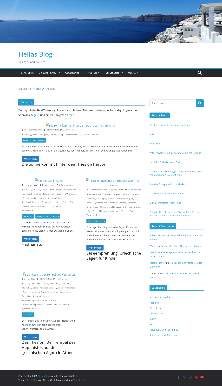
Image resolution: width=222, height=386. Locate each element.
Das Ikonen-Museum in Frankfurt (167, 193)
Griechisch (27, 193)
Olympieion (71, 193)
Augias (117, 194)
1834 (33, 283)
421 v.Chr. (54, 283)
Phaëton (103, 211)
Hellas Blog (35, 54)
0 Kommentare (134, 189)
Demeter (90, 198)
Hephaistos (53, 292)
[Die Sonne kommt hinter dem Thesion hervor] (81, 125)
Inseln (153, 318)
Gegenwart (72, 72)
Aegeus (34, 115)
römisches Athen (38, 198)
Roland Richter (52, 129)
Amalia (27, 189)
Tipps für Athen (38, 206)
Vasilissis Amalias (30, 210)
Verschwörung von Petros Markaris (168, 184)
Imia (152, 134)
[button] (58, 72)
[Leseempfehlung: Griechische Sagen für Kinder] (114, 183)
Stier (132, 211)
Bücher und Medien (96, 221)
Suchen (200, 103)
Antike (44, 189)
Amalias (36, 189)
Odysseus (127, 206)
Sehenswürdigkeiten (31, 202)
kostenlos (60, 193)
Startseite (27, 72)
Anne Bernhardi (96, 194)
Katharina (155, 252)
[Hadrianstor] (49, 180)
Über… (132, 72)
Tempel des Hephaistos (68, 134)
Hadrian (37, 193)
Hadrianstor (48, 193)
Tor (48, 206)
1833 (26, 283)
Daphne (135, 194)
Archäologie (70, 287)
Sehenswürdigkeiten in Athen (55, 202)
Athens (59, 189)
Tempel (53, 134)
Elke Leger (101, 198)
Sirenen (124, 211)
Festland (154, 302)
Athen (70, 115)
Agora (35, 287)
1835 (39, 283)
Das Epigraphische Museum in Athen (170, 125)
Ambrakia (155, 143)
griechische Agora (39, 134)
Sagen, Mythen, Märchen (163, 335)
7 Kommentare (62, 278)
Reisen (26, 198)
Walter (153, 246)
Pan (89, 211)
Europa (111, 198)
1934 (45, 283)
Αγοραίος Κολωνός (30, 308)
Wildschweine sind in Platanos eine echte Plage (175, 152)
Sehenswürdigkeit (56, 198)
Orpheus (137, 206)
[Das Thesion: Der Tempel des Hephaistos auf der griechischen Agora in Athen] (49, 274)
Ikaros (123, 202)
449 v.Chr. (26, 287)
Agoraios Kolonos (48, 287)
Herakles (90, 202)
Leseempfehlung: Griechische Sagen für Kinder (113, 255)
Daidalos (126, 194)
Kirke (88, 206)
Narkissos (116, 206)
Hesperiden (101, 202)
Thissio (66, 304)
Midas (95, 206)
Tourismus (56, 206)
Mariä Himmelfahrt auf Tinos (165, 202)
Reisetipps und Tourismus (34, 140)
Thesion (94, 134)
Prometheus (113, 211)
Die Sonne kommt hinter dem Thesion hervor (63, 164)
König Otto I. (65, 292)
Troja (98, 215)
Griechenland (47, 72)
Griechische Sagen (124, 198)
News (153, 324)
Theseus (85, 134)
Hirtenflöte (113, 202)
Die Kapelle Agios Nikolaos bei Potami (181, 246)
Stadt (72, 202)
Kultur (92, 72)
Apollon (108, 194)
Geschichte (112, 72)
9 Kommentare (66, 184)
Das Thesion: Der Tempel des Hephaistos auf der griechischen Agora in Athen (49, 347)
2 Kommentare (69, 129)
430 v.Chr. (65, 283)
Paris (95, 211)
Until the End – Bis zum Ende (165, 162)
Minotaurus (105, 206)
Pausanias (26, 296)
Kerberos (132, 202)
